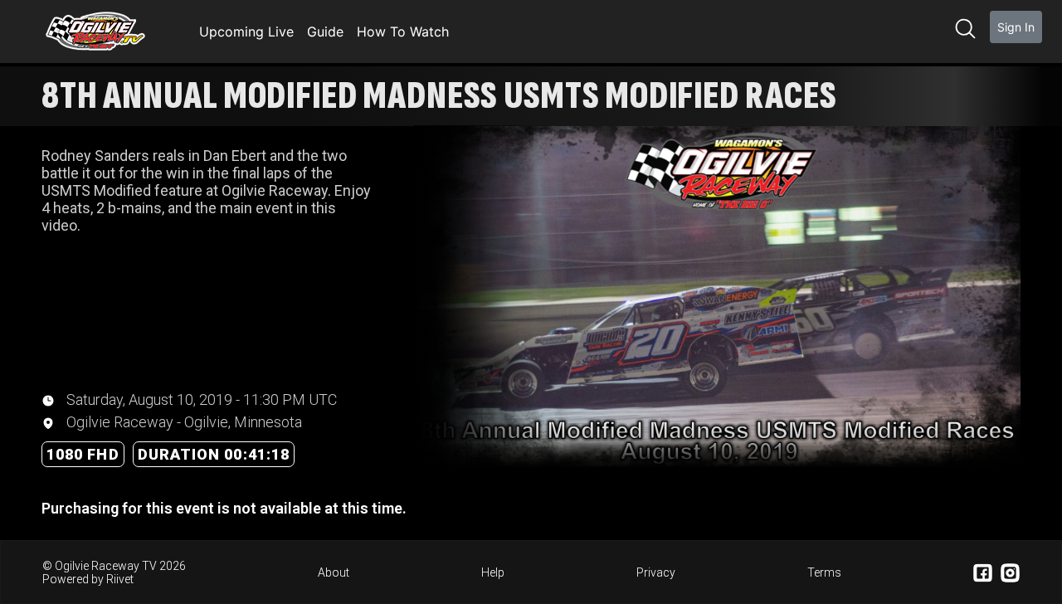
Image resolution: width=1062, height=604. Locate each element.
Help (492, 572)
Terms (824, 572)
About (333, 572)
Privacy (655, 572)
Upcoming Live (246, 31)
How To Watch (403, 31)
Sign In (1016, 27)
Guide (325, 31)
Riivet (120, 579)
